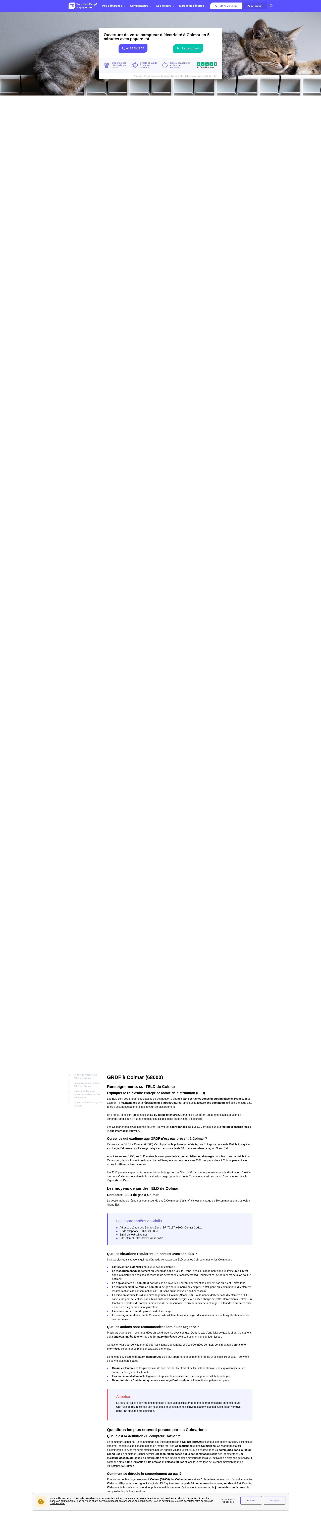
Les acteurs (163, 5)
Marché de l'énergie (191, 5)
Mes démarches (112, 5)
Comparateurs (139, 5)
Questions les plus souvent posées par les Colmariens (87, 1094)
